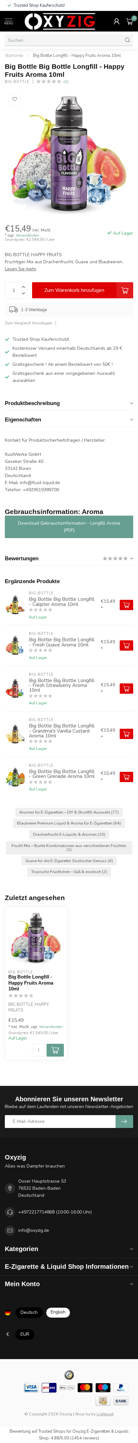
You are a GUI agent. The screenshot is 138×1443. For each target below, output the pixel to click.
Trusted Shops (51, 1431)
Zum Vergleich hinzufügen (28, 323)
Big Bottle (17, 82)
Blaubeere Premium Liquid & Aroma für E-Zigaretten (69, 823)
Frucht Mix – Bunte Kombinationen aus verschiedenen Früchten (69, 847)
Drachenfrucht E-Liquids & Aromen (69, 834)
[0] (129, 21)
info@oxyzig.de (33, 1230)
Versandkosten (27, 235)
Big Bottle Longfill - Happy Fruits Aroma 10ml (77, 56)
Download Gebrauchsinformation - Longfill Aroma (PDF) (69, 526)
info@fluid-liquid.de (40, 483)
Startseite (14, 56)
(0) (66, 81)
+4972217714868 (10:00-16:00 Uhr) (55, 1212)
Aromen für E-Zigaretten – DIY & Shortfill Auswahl (69, 812)
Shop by (82, 1414)
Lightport (105, 1414)
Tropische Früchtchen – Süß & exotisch (69, 871)
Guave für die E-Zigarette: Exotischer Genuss (69, 860)
